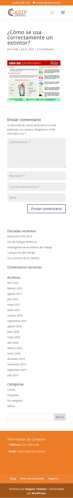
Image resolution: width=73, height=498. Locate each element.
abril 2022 (12, 282)
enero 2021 (13, 310)
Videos (11, 406)
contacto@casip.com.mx (31, 451)
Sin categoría (14, 400)
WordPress (39, 493)
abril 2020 (12, 342)
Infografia (12, 395)
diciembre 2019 (16, 359)
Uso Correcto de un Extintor (23, 258)
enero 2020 (13, 353)
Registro (54, 478)
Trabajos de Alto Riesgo (21, 252)
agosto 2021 (14, 293)
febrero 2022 (14, 288)
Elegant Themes (35, 489)
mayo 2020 (13, 337)
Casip (15, 49)
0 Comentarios (45, 49)
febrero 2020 (14, 348)
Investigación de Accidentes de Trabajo (29, 247)
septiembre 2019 (17, 369)
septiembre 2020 (17, 321)
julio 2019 (12, 375)
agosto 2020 (14, 326)
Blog (13, 478)
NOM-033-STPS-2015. (20, 236)
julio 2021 (12, 299)
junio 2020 (13, 331)
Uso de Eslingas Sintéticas (22, 242)
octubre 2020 (15, 315)
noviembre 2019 (16, 364)
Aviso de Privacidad (32, 478)
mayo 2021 (13, 304)
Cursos (11, 389)
